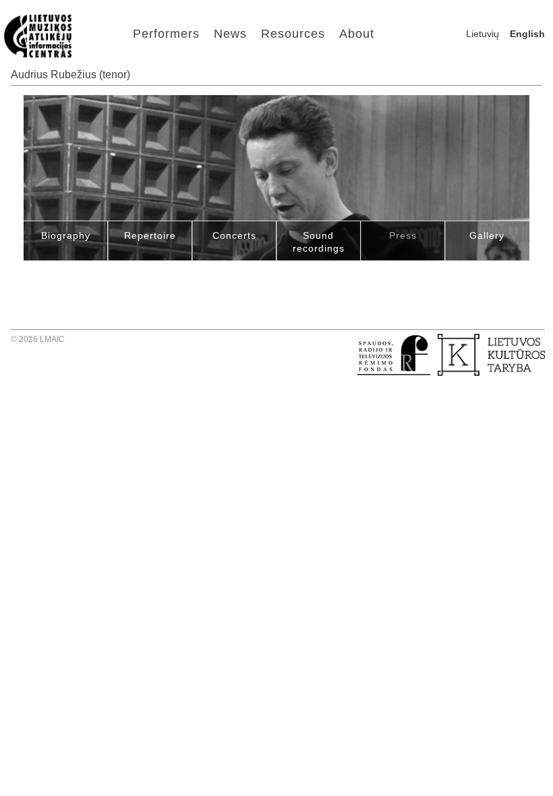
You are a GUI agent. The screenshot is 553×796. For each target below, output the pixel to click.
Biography (65, 235)
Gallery (486, 235)
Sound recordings (319, 242)
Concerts (234, 235)
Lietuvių (482, 33)
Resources (293, 33)
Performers (166, 33)
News (230, 33)
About (356, 33)
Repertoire (150, 235)
